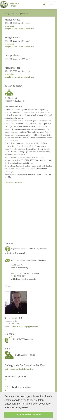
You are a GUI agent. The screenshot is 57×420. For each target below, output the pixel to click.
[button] (29, 407)
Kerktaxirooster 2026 (13, 183)
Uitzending (9, 26)
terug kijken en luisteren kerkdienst (19, 28)
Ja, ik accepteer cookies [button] (28, 414)
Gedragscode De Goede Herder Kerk (19, 369)
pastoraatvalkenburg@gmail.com (24, 326)
